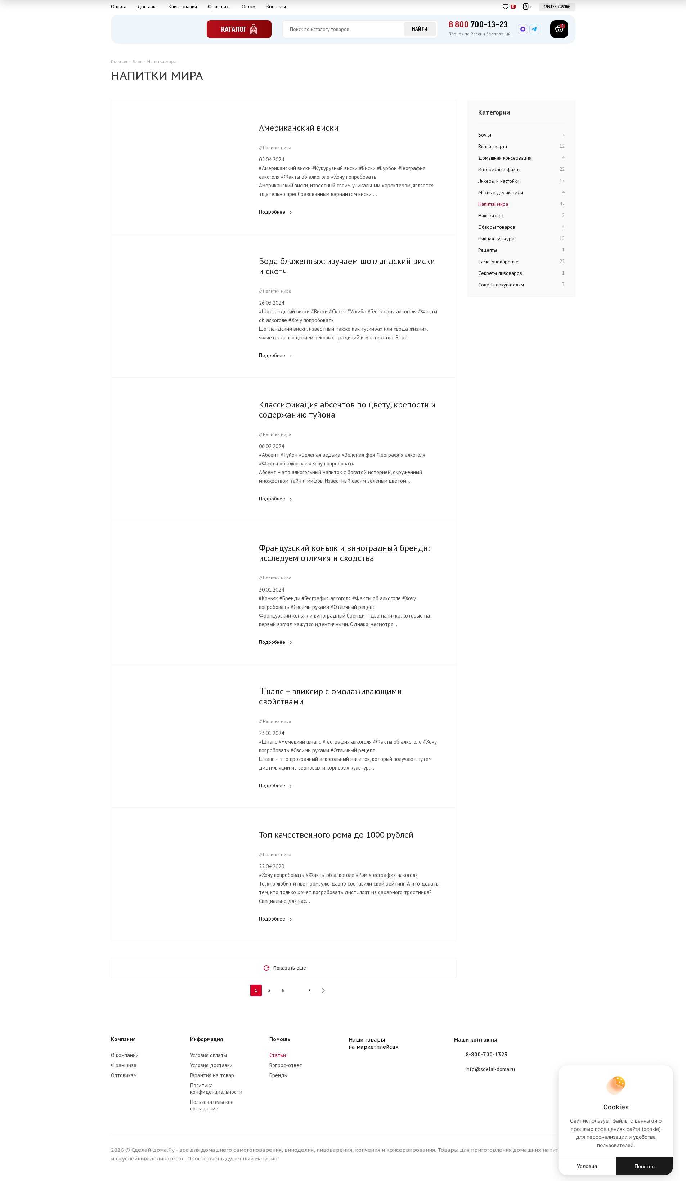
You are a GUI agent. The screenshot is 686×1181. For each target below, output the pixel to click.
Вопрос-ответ (285, 1065)
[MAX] (523, 29)
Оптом (249, 6)
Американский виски (298, 127)
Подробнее (272, 212)
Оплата (118, 6)
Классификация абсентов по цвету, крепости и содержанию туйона (347, 409)
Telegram (479, 1090)
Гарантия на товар (212, 1075)
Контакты (276, 6)
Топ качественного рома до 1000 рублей (336, 834)
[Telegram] (534, 29)
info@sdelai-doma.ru (490, 1069)
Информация (206, 1039)
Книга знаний (183, 6)
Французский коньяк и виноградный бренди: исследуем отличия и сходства (344, 552)
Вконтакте (461, 1090)
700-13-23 (478, 25)
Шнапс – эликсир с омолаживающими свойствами (330, 696)
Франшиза (219, 6)
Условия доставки (211, 1065)
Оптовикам (124, 1075)
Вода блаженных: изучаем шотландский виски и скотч (347, 266)
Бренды (278, 1075)
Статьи (277, 1055)
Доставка (147, 6)
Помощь (279, 1039)
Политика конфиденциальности (216, 1088)
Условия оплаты (208, 1055)
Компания (123, 1039)
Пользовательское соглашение (212, 1105)
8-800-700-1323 (487, 1054)
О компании (125, 1055)
